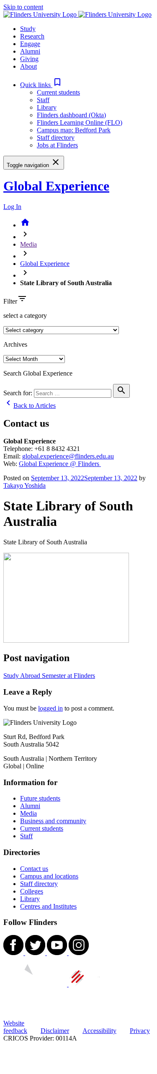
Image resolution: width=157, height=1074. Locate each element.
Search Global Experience (37, 373)
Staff (43, 99)
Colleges (31, 891)
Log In (12, 206)
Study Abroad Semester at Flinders (49, 675)
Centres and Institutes (48, 906)
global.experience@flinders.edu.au (68, 456)
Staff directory (56, 137)
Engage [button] (30, 43)
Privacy (140, 1030)
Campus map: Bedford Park (74, 130)
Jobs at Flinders (57, 145)
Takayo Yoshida (24, 485)
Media (28, 244)
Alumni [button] (30, 51)
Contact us (34, 868)
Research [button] (32, 36)
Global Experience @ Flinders (60, 463)
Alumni (30, 805)
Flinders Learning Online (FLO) (79, 122)
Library (47, 107)
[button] (41, 84)
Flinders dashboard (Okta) (71, 114)
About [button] (28, 66)
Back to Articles (29, 405)
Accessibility (99, 1030)
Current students (58, 92)
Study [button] (28, 28)
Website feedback (15, 1027)
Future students (40, 798)
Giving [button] (29, 58)
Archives (15, 344)
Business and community (53, 820)
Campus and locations (49, 876)
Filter (10, 301)
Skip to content (23, 6)
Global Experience (56, 185)
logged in (50, 708)
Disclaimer (55, 1030)
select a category (25, 315)
